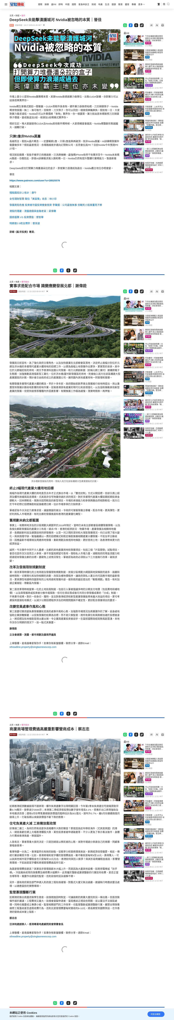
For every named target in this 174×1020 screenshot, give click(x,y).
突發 (147, 57)
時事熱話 (149, 127)
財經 (17, 15)
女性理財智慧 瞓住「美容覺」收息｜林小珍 (33, 199)
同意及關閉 (155, 1014)
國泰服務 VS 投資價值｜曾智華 (27, 217)
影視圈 (148, 43)
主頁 (11, 15)
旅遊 (147, 155)
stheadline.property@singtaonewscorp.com (33, 647)
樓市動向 (25, 282)
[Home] (17, 4)
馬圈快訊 (149, 170)
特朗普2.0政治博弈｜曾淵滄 (25, 223)
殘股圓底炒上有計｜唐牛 (23, 192)
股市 (23, 15)
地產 (17, 282)
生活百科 (149, 85)
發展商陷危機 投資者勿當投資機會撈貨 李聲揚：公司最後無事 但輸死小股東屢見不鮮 (56, 205)
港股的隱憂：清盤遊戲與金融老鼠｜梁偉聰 (33, 211)
